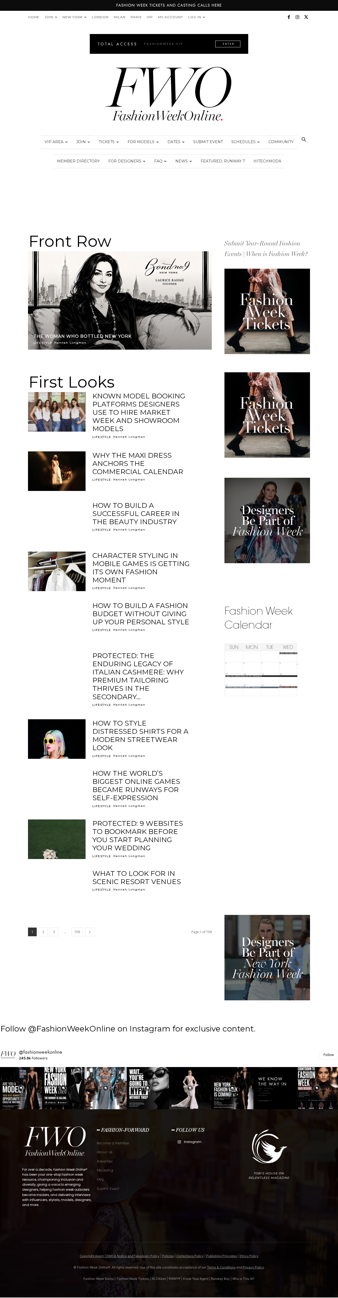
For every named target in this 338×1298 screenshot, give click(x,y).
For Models (141, 141)
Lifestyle (43, 342)
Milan (119, 17)
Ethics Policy (249, 1256)
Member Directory (78, 161)
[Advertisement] (264, 804)
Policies (168, 1256)
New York (73, 17)
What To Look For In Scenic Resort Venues (136, 877)
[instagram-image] (21, 1088)
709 (77, 932)
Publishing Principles (221, 1256)
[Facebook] (289, 17)
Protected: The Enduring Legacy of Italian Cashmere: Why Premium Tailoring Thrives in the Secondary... (138, 676)
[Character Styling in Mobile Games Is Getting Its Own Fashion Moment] (57, 571)
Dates (173, 141)
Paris (136, 17)
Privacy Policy (253, 1267)
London (100, 17)
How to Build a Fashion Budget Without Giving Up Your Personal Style (140, 613)
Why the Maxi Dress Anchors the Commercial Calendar (137, 463)
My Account (170, 17)
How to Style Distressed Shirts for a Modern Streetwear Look (140, 735)
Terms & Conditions (221, 1267)
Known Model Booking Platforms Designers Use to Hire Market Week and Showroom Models (138, 412)
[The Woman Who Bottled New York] (120, 300)
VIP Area (54, 141)
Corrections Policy (190, 1256)
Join (49, 17)
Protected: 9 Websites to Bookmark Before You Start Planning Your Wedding (137, 835)
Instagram (192, 1142)
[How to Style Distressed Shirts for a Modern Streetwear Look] (57, 739)
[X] (306, 17)
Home (33, 17)
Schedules (243, 141)
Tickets (107, 141)
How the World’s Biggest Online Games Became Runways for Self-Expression (136, 785)
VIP (150, 17)
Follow (328, 1055)
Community (281, 141)
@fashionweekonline (41, 1052)
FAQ (158, 161)
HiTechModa (267, 161)
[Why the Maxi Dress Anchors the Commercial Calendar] (57, 471)
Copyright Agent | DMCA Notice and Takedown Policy (119, 1256)
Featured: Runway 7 (223, 161)
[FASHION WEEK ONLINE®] (169, 95)
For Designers (124, 161)
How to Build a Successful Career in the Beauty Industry (136, 513)
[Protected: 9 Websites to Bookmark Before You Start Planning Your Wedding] (57, 839)
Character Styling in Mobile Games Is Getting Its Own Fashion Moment (141, 568)
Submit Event (208, 141)
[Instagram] (297, 17)
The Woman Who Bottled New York (83, 336)
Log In (194, 17)
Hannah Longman (70, 342)
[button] (303, 140)
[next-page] (89, 932)
